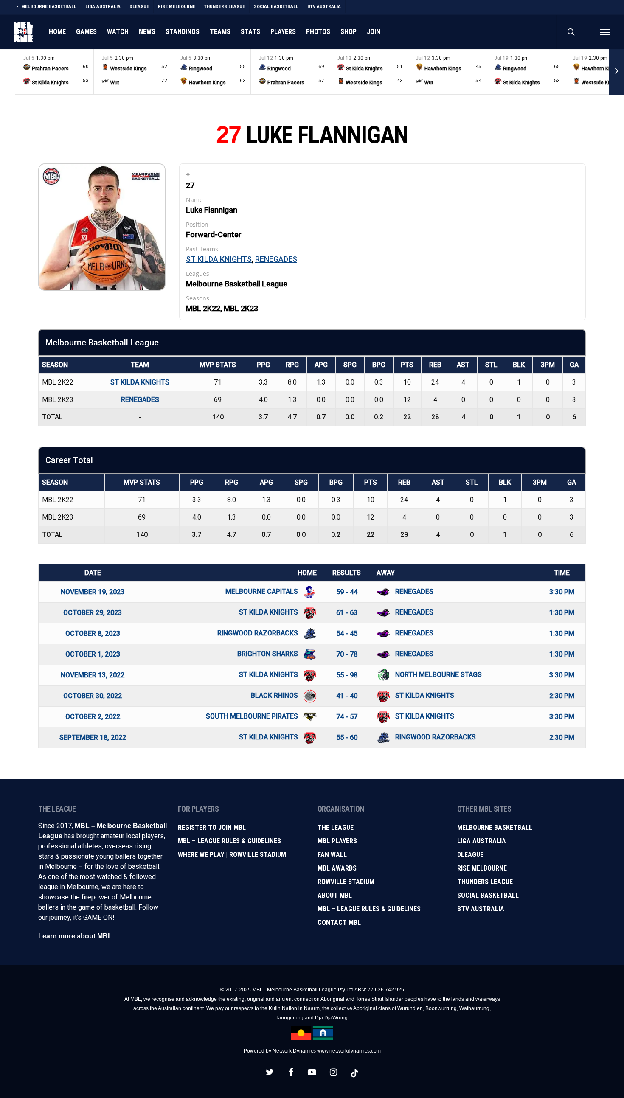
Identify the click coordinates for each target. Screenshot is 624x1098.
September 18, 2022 (92, 737)
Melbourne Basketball (494, 827)
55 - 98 (346, 675)
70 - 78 (346, 654)
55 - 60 (346, 737)
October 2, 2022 (92, 717)
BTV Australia (480, 909)
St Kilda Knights (219, 259)
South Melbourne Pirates (253, 716)
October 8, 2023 (92, 633)
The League (336, 827)
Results (346, 573)
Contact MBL (339, 922)
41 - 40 (346, 696)
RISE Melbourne (482, 868)
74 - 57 (346, 717)
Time (562, 573)
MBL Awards (337, 868)
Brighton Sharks (268, 654)
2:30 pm (561, 696)
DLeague (470, 855)
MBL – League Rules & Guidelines (229, 841)
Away (386, 573)
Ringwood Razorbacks (258, 633)
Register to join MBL (212, 827)
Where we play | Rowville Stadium (232, 855)
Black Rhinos (275, 695)
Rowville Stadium (346, 882)
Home (307, 573)
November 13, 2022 (92, 675)
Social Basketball (488, 895)
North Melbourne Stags (438, 675)
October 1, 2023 (92, 654)
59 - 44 (346, 592)
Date (92, 573)
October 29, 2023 (92, 613)
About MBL (335, 895)
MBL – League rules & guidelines (369, 909)
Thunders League (485, 882)
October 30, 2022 (92, 696)
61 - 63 (346, 613)
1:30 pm (561, 613)
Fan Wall (332, 855)
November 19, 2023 (92, 592)
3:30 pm (561, 592)
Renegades (276, 259)
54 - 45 (346, 633)
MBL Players (337, 841)
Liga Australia (481, 841)
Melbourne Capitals (262, 591)
